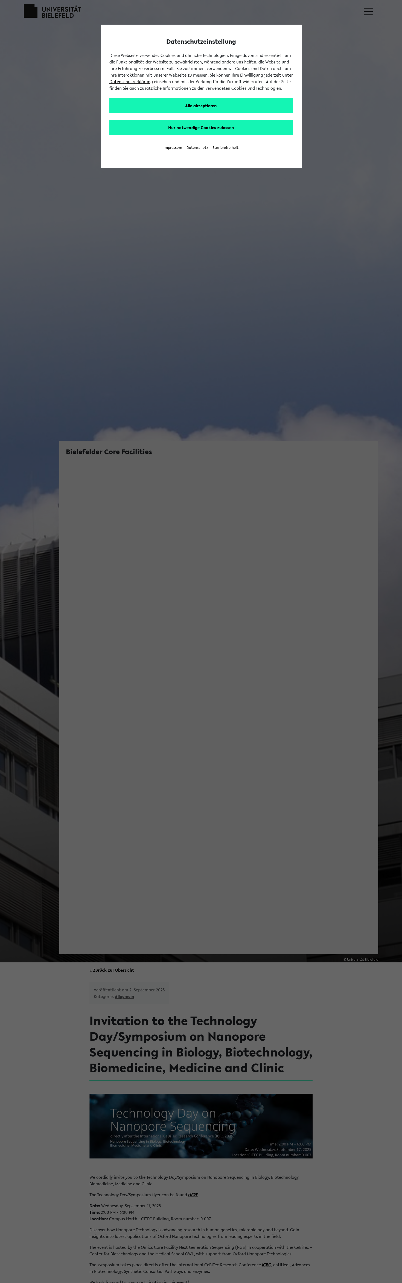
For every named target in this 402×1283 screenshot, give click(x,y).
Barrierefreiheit (225, 147)
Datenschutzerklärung (131, 82)
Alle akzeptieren (201, 106)
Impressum (173, 147)
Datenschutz (197, 147)
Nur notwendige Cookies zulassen (201, 127)
